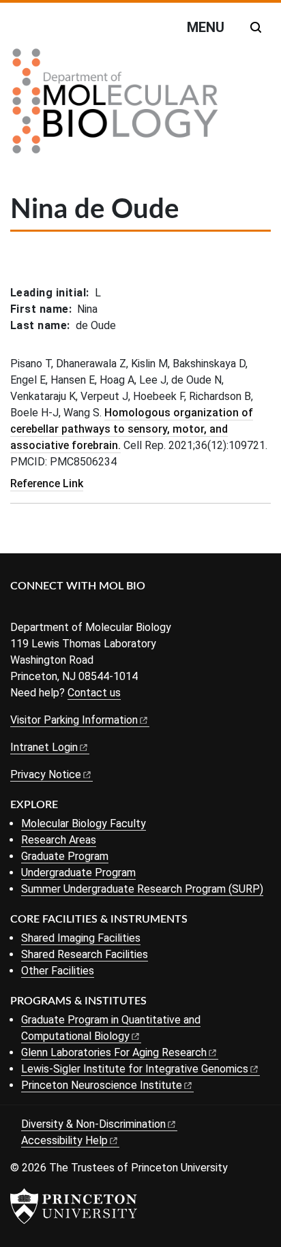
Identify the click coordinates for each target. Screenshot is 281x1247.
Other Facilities (57, 970)
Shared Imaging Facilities (80, 938)
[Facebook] (18, 608)
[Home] (115, 106)
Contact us (94, 692)
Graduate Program (64, 856)
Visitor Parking (74, 719)
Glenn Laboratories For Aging (114, 1052)
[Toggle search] (255, 27)
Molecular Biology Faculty (83, 823)
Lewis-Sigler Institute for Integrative (134, 1068)
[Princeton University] (73, 1206)
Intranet (44, 747)
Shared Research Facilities (84, 954)
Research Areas (58, 839)
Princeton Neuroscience (101, 1085)
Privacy (45, 774)
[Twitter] (39, 608)
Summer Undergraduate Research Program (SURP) (142, 888)
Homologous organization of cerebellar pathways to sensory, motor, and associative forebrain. (131, 429)
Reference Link (46, 483)
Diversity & (93, 1124)
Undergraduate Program (78, 872)
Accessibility (64, 1140)
